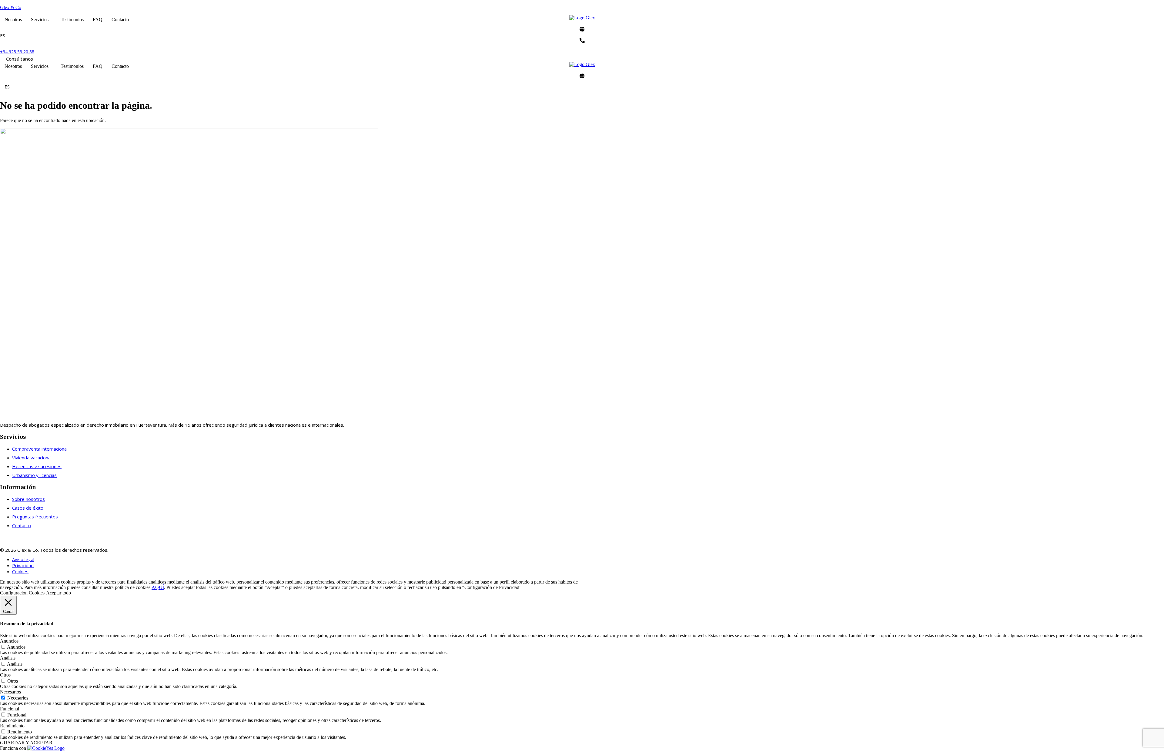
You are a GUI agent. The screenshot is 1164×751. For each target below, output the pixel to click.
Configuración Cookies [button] (22, 592)
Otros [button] (5, 674)
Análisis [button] (7, 657)
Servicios (39, 19)
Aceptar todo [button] (58, 592)
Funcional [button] (9, 708)
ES (2, 35)
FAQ (97, 19)
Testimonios (72, 19)
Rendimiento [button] (12, 725)
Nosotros (13, 19)
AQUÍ (158, 587)
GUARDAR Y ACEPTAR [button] (26, 742)
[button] (41, 20)
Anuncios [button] (9, 640)
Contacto (120, 19)
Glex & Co (10, 7)
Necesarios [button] (10, 691)
